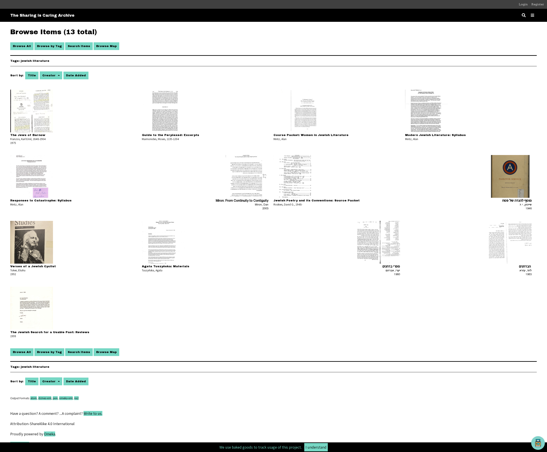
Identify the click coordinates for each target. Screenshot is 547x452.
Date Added (76, 75)
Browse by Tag (49, 46)
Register (537, 4)
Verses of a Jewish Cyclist (33, 266)
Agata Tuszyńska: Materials (165, 266)
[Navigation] (532, 15)
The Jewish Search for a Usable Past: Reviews (49, 332)
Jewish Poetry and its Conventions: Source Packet (317, 200)
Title (32, 75)
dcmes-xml (44, 398)
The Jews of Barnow (27, 135)
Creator (49, 75)
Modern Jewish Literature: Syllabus (435, 135)
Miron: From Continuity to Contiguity (242, 201)
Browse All (22, 46)
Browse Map (106, 46)
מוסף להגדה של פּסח (517, 201)
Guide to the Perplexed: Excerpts (170, 135)
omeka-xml (66, 398)
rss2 (76, 398)
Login (523, 4)
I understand (316, 447)
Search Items (79, 46)
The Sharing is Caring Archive (42, 15)
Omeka (49, 433)
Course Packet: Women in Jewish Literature (311, 135)
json (55, 398)
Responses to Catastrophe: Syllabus (41, 200)
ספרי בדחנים (391, 267)
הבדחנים (525, 267)
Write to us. (93, 413)
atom (33, 398)
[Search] (523, 15)
